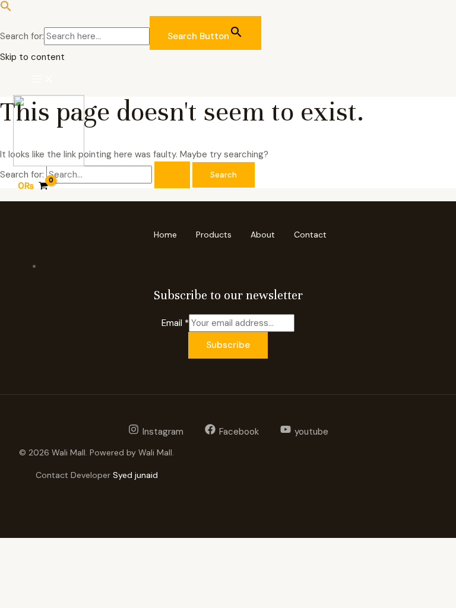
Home (165, 234)
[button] (6, 9)
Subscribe (228, 345)
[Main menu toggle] (42, 79)
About (263, 234)
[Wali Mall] (48, 132)
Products (214, 234)
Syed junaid (135, 475)
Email (175, 323)
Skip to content (32, 57)
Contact (310, 234)
